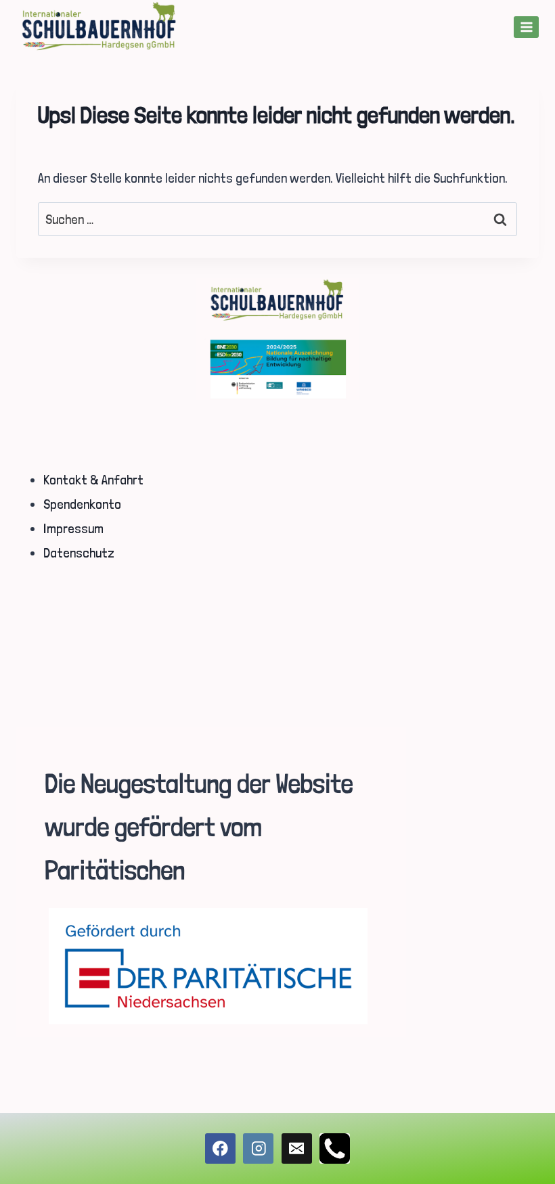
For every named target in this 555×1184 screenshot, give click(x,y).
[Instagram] (258, 1148)
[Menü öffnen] (526, 26)
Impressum (73, 528)
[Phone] (334, 1148)
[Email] (297, 1148)
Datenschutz (78, 553)
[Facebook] (220, 1148)
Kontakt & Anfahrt (93, 480)
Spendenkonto (82, 504)
